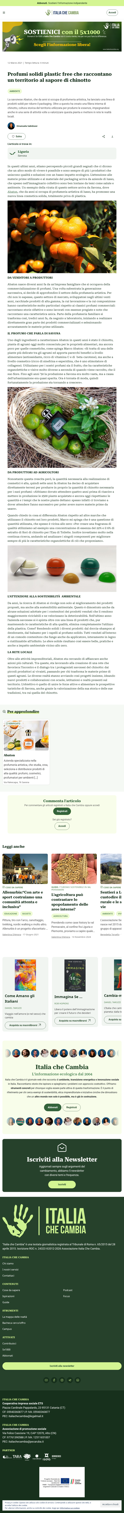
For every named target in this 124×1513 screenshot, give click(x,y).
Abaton (12, 191)
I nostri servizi (10, 1269)
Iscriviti (62, 1184)
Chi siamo (8, 1263)
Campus (7, 1329)
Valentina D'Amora (11, 934)
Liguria (23, 151)
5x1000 (6, 1349)
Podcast (67, 1290)
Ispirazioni (8, 1296)
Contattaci (8, 1275)
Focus (66, 1296)
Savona (22, 155)
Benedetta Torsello (109, 934)
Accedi (112, 12)
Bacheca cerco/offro (14, 1323)
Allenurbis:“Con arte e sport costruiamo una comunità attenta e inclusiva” (22, 899)
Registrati (62, 811)
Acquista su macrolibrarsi (23, 1025)
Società (26, 913)
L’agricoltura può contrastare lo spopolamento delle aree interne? (69, 902)
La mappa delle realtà (14, 1316)
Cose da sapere (11, 1290)
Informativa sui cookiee (70, 1508)
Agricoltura (60, 916)
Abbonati (53, 1107)
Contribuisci (9, 1343)
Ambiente (15, 91)
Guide (5, 1302)
